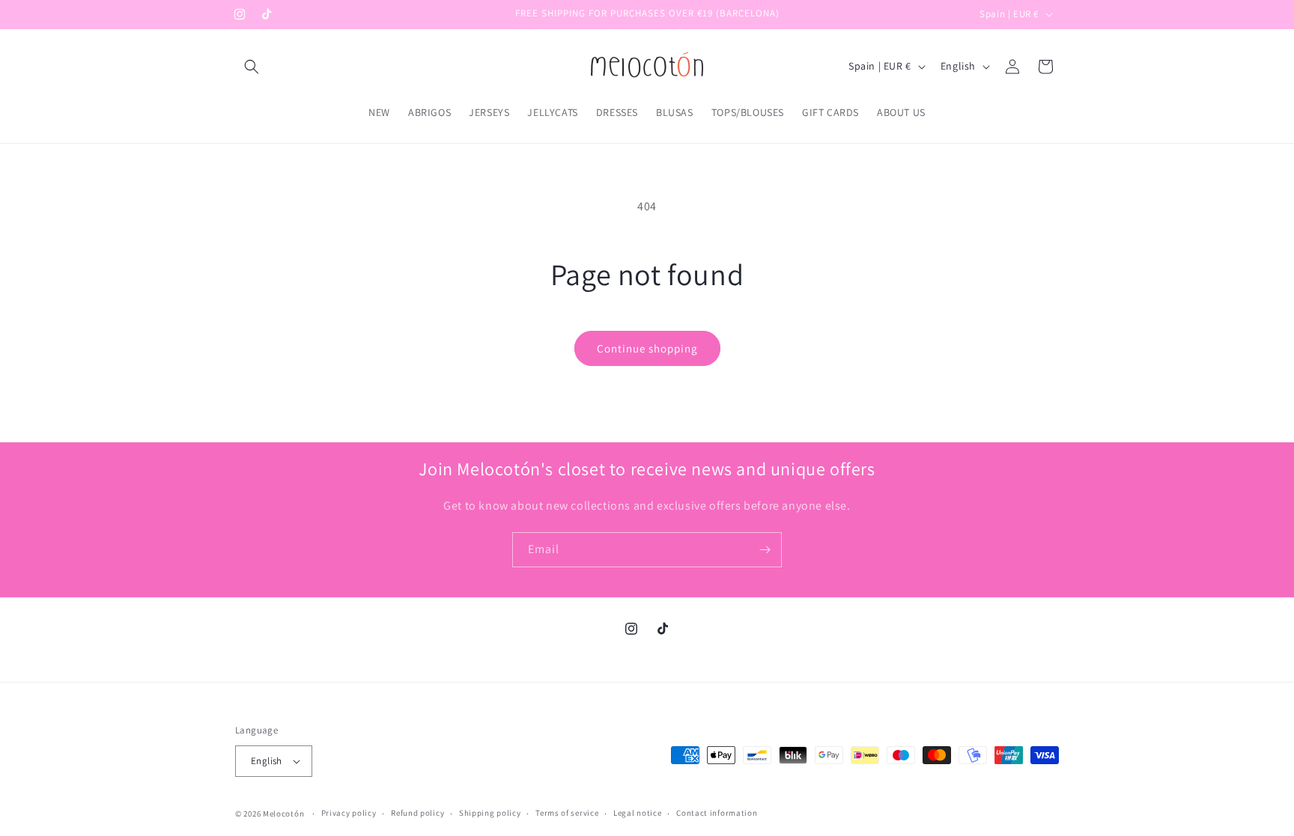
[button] (251, 66)
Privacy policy (349, 813)
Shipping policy (490, 813)
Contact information (716, 813)
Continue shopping (647, 348)
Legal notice (637, 813)
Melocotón (283, 813)
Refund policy (417, 813)
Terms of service (566, 813)
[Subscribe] (764, 549)
